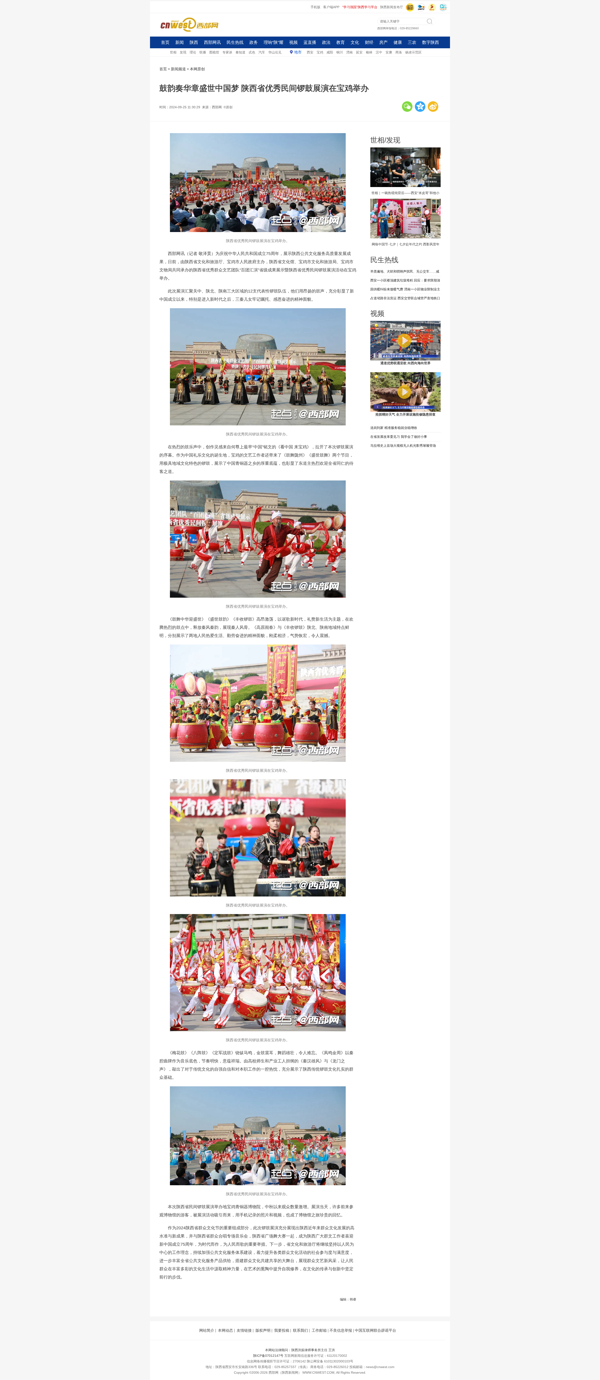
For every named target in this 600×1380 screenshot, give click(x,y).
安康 (389, 52)
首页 (165, 42)
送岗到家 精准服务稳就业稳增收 (393, 428)
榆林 (369, 52)
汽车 (262, 52)
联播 (202, 52)
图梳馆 (214, 52)
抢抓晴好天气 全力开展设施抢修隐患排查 (405, 414)
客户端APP (331, 7)
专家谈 (227, 52)
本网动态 (225, 1330)
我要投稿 (281, 1330)
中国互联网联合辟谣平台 (375, 1330)
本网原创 (197, 69)
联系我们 (300, 1330)
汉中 (379, 52)
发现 (183, 52)
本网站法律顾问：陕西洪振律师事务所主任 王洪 (300, 1350)
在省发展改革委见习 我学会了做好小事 (398, 437)
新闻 (179, 42)
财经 (369, 42)
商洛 (398, 52)
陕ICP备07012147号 (268, 1356)
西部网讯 (212, 42)
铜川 (339, 52)
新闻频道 (178, 69)
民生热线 (235, 42)
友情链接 (244, 1330)
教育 (340, 42)
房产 (383, 42)
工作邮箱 (319, 1330)
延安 (359, 52)
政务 (253, 42)
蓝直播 (310, 42)
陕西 (194, 42)
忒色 (252, 52)
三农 (412, 42)
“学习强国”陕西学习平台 (359, 7)
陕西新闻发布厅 (391, 7)
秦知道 (240, 52)
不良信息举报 (341, 1330)
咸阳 (329, 52)
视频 (293, 42)
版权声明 (262, 1330)
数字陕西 (430, 42)
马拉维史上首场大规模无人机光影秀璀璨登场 (403, 445)
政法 (326, 42)
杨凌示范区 (413, 52)
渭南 (349, 52)
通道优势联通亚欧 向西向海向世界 (405, 363)
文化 (355, 42)
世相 (173, 52)
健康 (398, 42)
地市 (298, 52)
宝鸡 (320, 52)
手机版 (315, 7)
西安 (310, 52)
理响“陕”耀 (273, 42)
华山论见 (274, 52)
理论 (193, 52)
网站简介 (206, 1330)
